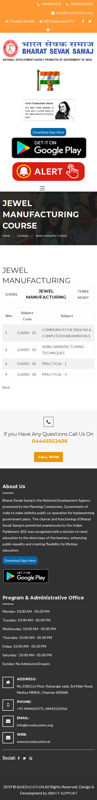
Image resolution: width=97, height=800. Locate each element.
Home (6, 235)
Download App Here (48, 132)
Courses (22, 235)
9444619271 (51, 4)
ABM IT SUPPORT (62, 793)
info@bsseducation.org (74, 12)
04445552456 (81, 4)
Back (6, 387)
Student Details (22, 21)
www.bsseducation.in (33, 741)
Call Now (48, 457)
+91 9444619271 (30, 708)
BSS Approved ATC (59, 21)
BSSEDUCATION (30, 787)
